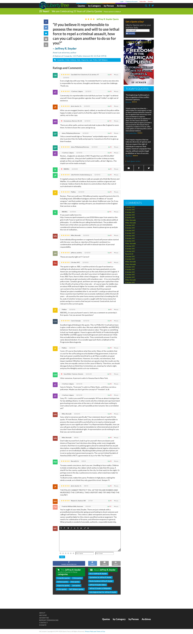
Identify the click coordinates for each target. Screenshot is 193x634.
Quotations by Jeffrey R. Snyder (100, 577)
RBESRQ (66, 169)
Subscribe (143, 1)
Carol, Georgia (76, 321)
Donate (150, 1)
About (42, 613)
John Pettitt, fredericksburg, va (81, 175)
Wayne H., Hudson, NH (78, 500)
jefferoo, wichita (76, 252)
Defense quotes (62, 582)
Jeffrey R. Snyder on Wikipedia (99, 588)
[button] (61, 528)
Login (121, 1)
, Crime (67, 60)
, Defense (73, 60)
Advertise (44, 618)
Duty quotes (75, 582)
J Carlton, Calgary (77, 91)
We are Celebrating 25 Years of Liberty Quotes (85, 11)
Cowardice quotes (63, 578)
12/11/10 (86, 321)
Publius (73, 192)
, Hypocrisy (85, 60)
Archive (43, 615)
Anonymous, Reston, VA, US (72, 121)
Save (62, 557)
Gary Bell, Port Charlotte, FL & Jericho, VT (85, 74)
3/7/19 (90, 500)
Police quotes (61, 589)
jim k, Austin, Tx (76, 106)
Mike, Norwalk (76, 235)
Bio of (98, 573)
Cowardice (60, 60)
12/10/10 (66, 77)
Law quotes (76, 585)
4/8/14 (76, 437)
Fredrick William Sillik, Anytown (72, 506)
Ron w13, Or (75, 461)
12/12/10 (77, 414)
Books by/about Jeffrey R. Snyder (100, 581)
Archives (121, 5)
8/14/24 (88, 506)
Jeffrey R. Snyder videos (97, 585)
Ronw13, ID (129, 254)
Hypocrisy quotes (63, 585)
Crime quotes (77, 578)
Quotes (81, 5)
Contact (43, 623)
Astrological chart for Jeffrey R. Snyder (102, 592)
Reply (116, 74)
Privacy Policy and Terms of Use (95, 631)
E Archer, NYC (75, 262)
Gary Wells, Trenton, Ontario (73, 374)
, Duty (78, 60)
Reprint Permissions (48, 620)
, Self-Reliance (102, 60)
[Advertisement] (139, 185)
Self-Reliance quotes (76, 589)
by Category (94, 5)
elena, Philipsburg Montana (71, 133)
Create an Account (132, 1)
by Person (109, 5)
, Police (95, 60)
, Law (90, 60)
